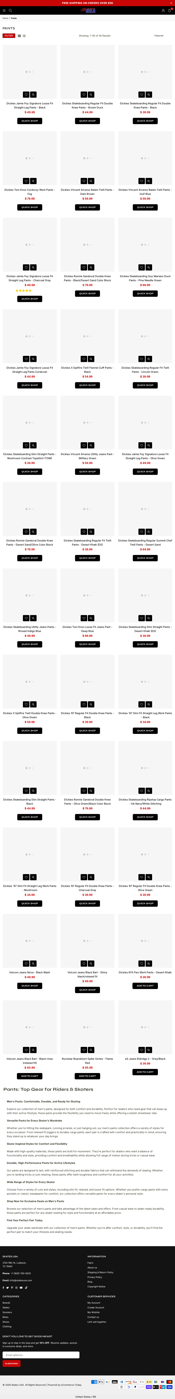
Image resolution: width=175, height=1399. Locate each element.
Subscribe (11, 1363)
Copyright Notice (96, 1286)
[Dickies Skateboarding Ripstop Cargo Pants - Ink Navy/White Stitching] (145, 768)
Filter (9, 35)
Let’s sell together (97, 1321)
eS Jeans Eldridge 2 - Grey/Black (145, 1058)
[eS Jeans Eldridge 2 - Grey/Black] (145, 1027)
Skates (6, 1307)
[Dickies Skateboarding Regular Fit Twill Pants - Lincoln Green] (145, 336)
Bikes (5, 1317)
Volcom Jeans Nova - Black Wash (29, 972)
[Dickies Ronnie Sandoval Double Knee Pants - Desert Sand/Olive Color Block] (30, 509)
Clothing (7, 1326)
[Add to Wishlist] (26, 95)
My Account (94, 1302)
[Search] (10, 10)
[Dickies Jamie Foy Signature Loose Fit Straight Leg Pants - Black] (30, 72)
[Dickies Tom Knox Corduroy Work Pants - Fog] (30, 158)
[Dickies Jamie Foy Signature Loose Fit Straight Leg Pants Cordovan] (30, 336)
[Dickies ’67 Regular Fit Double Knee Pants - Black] (87, 682)
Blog (90, 1281)
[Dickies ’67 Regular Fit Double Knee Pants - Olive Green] (145, 854)
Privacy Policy (95, 1277)
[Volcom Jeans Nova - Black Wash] (30, 941)
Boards (6, 1302)
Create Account (96, 1307)
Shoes (6, 1321)
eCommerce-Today (71, 1384)
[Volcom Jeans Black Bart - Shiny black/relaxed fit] (87, 941)
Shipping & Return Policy (100, 1272)
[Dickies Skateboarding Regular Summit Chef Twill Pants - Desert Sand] (145, 509)
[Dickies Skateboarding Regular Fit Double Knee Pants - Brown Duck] (87, 72)
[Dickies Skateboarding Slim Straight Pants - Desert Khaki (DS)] (145, 595)
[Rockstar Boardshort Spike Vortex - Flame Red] (87, 1027)
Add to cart (145, 985)
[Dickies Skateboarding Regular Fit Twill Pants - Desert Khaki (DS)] (87, 509)
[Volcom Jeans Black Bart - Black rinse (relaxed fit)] (30, 1027)
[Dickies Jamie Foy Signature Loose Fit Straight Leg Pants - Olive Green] (145, 423)
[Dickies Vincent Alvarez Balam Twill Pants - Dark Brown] (87, 158)
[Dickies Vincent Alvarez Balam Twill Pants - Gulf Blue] (145, 158)
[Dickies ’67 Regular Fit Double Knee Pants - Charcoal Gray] (87, 854)
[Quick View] (33, 95)
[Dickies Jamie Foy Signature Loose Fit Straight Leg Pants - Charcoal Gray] (30, 245)
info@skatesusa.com (21, 1280)
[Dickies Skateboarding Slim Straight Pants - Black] (30, 768)
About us (92, 1267)
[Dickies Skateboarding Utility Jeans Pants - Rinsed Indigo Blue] (30, 595)
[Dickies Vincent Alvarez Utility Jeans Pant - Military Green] (87, 423)
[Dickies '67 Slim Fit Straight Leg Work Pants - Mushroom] (30, 854)
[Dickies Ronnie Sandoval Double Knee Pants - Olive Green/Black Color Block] (87, 768)
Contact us (93, 1317)
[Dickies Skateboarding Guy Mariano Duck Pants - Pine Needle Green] (145, 245)
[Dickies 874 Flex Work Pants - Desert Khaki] (145, 941)
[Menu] (4, 10)
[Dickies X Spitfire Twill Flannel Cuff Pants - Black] (87, 336)
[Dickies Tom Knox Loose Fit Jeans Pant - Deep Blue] (87, 595)
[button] (24, 290)
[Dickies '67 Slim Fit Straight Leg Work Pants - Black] (145, 682)
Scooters (7, 1312)
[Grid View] (19, 35)
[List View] (24, 35)
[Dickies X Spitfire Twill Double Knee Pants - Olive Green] (30, 682)
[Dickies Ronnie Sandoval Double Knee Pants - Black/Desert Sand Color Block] (87, 245)
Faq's (90, 1262)
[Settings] (163, 10)
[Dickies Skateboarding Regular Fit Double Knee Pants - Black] (145, 72)
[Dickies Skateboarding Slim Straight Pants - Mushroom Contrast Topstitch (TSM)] (30, 423)
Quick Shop (30, 121)
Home (5, 18)
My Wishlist (94, 1312)
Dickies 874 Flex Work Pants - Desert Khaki (145, 972)
